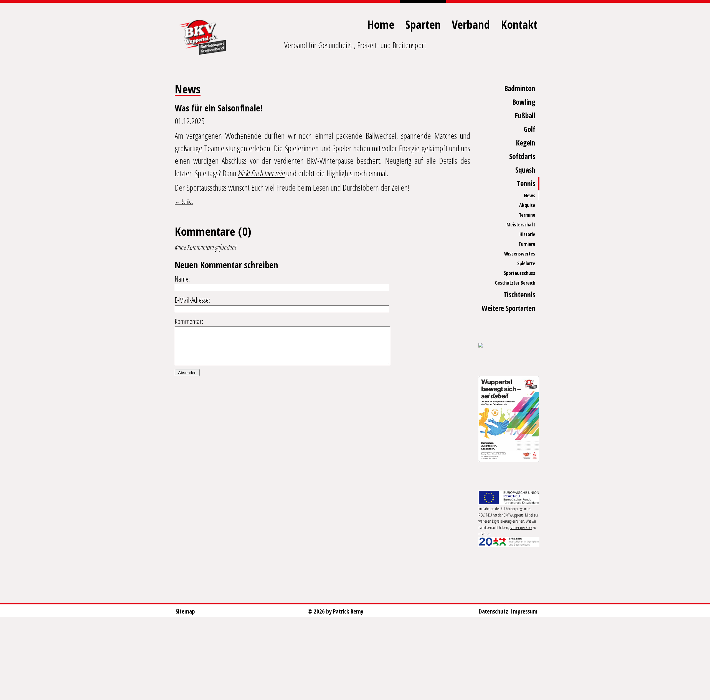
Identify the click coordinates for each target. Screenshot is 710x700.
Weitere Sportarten (508, 308)
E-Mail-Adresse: (192, 300)
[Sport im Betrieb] (508, 346)
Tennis (526, 183)
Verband (471, 24)
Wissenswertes (519, 253)
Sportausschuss (519, 273)
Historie (527, 234)
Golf (529, 129)
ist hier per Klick (521, 527)
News (529, 195)
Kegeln (525, 143)
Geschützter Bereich (515, 282)
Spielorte (526, 263)
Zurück (186, 201)
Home (380, 24)
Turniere (526, 244)
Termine (527, 214)
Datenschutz (493, 611)
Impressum (524, 611)
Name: (182, 278)
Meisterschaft (520, 224)
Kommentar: (189, 321)
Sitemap (185, 611)
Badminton (519, 88)
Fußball (525, 116)
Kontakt (519, 24)
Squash (525, 170)
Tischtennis (519, 295)
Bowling (523, 102)
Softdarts (522, 156)
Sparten (423, 24)
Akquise (527, 205)
